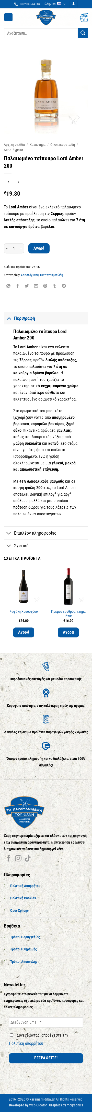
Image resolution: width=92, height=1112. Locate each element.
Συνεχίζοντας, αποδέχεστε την (38, 1039)
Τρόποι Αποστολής (23, 962)
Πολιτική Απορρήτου (25, 886)
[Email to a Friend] (36, 286)
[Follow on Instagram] (18, 858)
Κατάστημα (37, 144)
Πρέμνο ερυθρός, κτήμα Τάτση (68, 613)
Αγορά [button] (23, 632)
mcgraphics (75, 1105)
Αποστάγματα (13, 150)
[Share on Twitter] (27, 286)
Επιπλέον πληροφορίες (35, 533)
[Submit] (83, 33)
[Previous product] (18, 182)
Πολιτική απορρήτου (26, 1043)
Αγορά (38, 248)
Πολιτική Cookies (23, 898)
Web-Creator (38, 1105)
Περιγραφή (24, 318)
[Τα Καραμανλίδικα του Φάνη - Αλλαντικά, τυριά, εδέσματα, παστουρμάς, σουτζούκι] (46, 17)
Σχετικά (21, 545)
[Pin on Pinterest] (45, 286)
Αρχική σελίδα (14, 144)
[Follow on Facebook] (8, 858)
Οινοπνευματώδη (62, 144)
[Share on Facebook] (18, 286)
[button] (74, 4)
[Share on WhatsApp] (8, 286)
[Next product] (8, 182)
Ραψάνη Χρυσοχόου (23, 611)
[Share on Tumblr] (54, 286)
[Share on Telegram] (64, 286)
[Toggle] (9, 318)
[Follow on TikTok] (28, 858)
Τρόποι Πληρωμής (23, 949)
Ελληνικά (49, 4)
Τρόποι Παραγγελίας (25, 937)
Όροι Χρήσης (19, 910)
